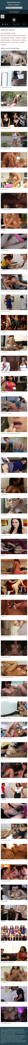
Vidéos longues (13, 5)
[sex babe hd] (14, 180)
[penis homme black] (14, 119)
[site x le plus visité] (14, 709)
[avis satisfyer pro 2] (14, 139)
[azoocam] (14, 261)
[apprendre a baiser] (14, 526)
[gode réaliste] (14, 892)
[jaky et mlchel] (14, 689)
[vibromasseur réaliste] (14, 729)
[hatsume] (14, 912)
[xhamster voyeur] (14, 302)
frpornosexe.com (13, 2)
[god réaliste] (14, 566)
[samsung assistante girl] (14, 160)
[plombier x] (14, 607)
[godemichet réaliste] (14, 404)
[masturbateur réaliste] (14, 78)
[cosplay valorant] (14, 851)
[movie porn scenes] (14, 99)
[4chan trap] (14, 770)
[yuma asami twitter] (14, 200)
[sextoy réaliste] (14, 241)
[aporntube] (14, 485)
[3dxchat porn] (14, 383)
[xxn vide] (14, 811)
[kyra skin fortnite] (14, 58)
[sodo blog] (14, 505)
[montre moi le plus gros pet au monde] (14, 282)
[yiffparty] (14, 546)
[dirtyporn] (14, 221)
